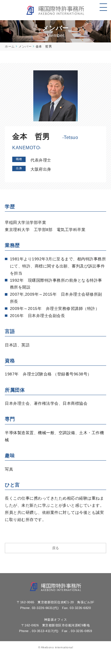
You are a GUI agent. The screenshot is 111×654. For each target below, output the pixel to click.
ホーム (10, 46)
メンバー (25, 46)
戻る (55, 548)
